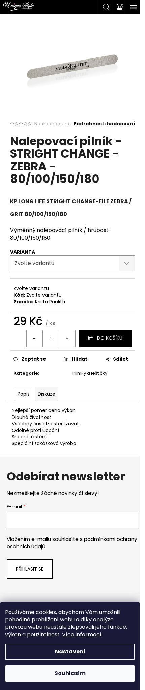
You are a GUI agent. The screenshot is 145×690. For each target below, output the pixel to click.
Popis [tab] (24, 393)
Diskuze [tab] (46, 393)
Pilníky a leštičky (89, 373)
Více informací (82, 634)
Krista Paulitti (50, 301)
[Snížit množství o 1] (35, 338)
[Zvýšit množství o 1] (67, 338)
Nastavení (70, 652)
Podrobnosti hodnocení (104, 124)
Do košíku (109, 338)
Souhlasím (70, 673)
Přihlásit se (30, 569)
